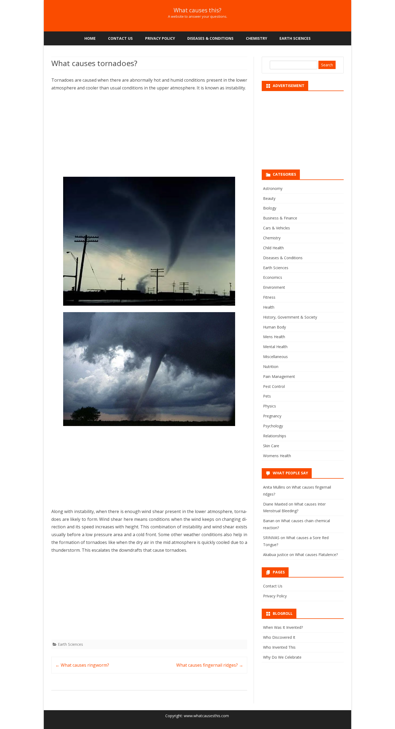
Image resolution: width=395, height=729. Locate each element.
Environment (274, 287)
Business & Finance (280, 218)
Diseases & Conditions (210, 38)
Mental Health (275, 346)
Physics (269, 406)
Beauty (269, 198)
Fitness (269, 297)
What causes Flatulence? (316, 554)
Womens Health (277, 455)
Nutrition (270, 366)
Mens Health (274, 336)
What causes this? (197, 10)
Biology (269, 208)
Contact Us (120, 38)
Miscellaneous (275, 356)
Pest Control (274, 386)
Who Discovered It (279, 637)
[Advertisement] (149, 136)
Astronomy (272, 188)
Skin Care (271, 445)
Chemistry (256, 38)
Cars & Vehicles (276, 227)
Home (90, 38)
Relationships (274, 435)
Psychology (273, 425)
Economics (272, 277)
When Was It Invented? (283, 627)
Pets (267, 396)
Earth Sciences (295, 38)
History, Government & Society (290, 317)
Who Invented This (279, 647)
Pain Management (279, 376)
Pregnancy (272, 415)
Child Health (273, 247)
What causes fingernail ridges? (209, 665)
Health (268, 307)
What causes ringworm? (82, 665)
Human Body (274, 327)
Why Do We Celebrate (282, 657)
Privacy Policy (160, 38)
